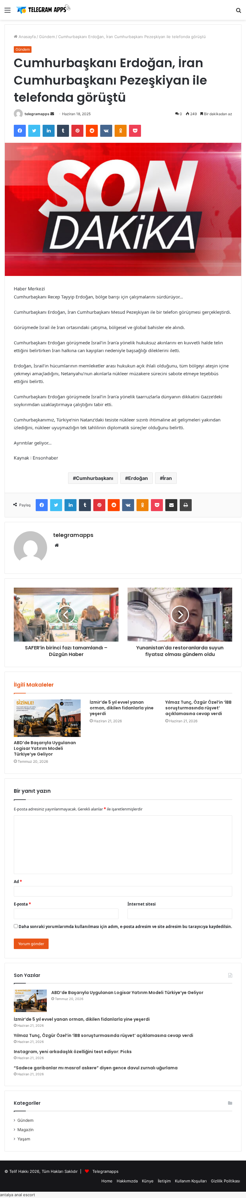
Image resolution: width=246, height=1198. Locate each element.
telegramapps (37, 114)
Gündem (47, 36)
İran (167, 478)
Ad (18, 881)
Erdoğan (138, 478)
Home (106, 1181)
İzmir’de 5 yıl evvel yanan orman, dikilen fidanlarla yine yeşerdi (122, 708)
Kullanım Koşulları (191, 1181)
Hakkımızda (127, 1181)
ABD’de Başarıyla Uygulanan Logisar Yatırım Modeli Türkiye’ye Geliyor (45, 748)
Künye (148, 1181)
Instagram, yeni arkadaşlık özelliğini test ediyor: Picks (73, 1052)
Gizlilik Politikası (225, 1181)
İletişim (164, 1181)
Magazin (25, 1129)
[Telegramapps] (44, 10)
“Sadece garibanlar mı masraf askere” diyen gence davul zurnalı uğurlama (96, 1068)
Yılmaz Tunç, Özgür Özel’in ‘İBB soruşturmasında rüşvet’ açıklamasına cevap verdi (198, 708)
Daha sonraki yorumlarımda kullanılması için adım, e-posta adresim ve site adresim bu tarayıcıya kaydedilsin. (125, 926)
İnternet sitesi (142, 904)
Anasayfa (26, 36)
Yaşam (23, 1139)
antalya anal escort (17, 1194)
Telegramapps (105, 1171)
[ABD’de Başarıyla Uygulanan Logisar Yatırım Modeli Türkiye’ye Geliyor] (47, 718)
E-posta (22, 904)
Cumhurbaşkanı (94, 478)
